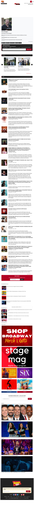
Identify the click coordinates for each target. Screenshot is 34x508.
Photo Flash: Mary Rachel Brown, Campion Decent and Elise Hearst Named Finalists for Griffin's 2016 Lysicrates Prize (10, 70)
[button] (31, 1)
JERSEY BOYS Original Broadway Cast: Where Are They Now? (11, 420)
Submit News (17, 496)
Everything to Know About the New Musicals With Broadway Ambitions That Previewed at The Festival (16, 438)
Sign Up (22, 279)
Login (28, 1)
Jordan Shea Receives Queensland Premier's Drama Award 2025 (11, 39)
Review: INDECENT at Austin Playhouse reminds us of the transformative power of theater (20, 117)
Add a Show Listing (3, 3)
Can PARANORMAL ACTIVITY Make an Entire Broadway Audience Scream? (18, 312)
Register (26, 1)
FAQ (20, 42)
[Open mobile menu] (33, 1)
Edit (16, 42)
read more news (30, 41)
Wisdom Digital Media (14, 498)
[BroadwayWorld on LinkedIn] (18, 494)
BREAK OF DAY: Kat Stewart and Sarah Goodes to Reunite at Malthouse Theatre (14, 35)
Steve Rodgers (20, 67)
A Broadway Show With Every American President (9, 455)
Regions (21, 496)
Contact (11, 496)
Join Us (14, 496)
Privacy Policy (26, 498)
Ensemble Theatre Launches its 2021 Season (17, 208)
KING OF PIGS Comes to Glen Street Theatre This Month (19, 170)
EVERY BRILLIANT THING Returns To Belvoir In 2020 (18, 256)
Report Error (28, 496)
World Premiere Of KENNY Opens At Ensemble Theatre (19, 200)
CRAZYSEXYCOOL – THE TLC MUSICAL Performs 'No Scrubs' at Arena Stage (18, 315)
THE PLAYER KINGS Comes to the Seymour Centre (9, 37)
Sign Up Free (29, 49)
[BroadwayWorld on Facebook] (14, 494)
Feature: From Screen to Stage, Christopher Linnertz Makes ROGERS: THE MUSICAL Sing (19, 109)
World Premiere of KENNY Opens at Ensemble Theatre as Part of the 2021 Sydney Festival (20, 190)
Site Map (24, 496)
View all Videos (3, 322)
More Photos (28, 73)
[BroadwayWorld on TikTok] (19, 494)
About (8, 496)
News (7, 42)
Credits (12, 42)
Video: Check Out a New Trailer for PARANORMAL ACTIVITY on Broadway (13, 472)
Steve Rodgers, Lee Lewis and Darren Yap (9, 67)
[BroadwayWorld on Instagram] (16, 494)
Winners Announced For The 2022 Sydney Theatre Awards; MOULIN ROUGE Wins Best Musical (18, 127)
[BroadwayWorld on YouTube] (23, 494)
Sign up (30, 398)
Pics (3, 42)
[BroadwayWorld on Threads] (21, 494)
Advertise (5, 496)
